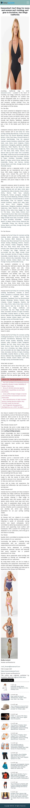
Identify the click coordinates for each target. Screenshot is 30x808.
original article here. (20, 677)
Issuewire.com (5, 93)
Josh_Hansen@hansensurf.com (10, 666)
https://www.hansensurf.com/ (10, 671)
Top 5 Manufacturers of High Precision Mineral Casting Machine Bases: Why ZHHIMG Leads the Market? (14, 401)
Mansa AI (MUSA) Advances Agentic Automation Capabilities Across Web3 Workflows (13, 390)
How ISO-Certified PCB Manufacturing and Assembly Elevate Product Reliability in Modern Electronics (15, 384)
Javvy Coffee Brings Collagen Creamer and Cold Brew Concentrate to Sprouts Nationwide (14, 395)
